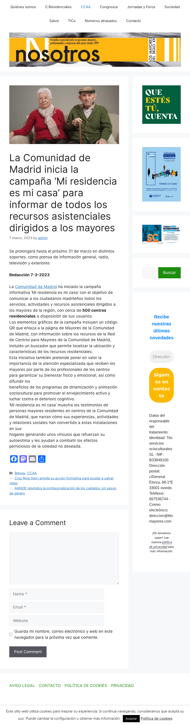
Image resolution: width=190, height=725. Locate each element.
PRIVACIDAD (122, 685)
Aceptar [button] (131, 718)
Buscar (169, 272)
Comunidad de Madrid (36, 286)
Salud (54, 21)
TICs (72, 21)
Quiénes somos (23, 7)
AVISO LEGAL (22, 685)
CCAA (86, 7)
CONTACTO (50, 685)
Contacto (133, 21)
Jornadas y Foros (141, 7)
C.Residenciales (58, 7)
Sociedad (172, 7)
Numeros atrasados (101, 21)
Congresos (109, 7)
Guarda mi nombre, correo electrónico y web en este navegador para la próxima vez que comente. (63, 634)
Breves (20, 473)
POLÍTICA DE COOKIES (86, 685)
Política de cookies (156, 718)
